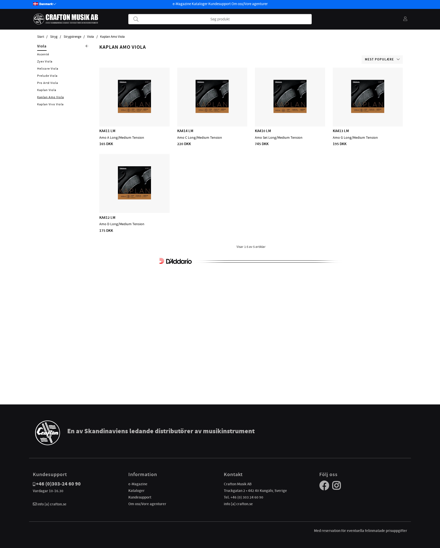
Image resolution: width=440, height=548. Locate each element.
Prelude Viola (47, 76)
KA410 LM (263, 130)
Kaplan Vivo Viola (50, 104)
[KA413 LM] (367, 111)
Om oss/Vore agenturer (249, 3)
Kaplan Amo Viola (112, 37)
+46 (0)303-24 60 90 (58, 483)
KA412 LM (107, 217)
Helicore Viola (47, 69)
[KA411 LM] (134, 111)
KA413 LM (341, 130)
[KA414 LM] (212, 111)
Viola (90, 37)
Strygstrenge (72, 37)
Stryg (54, 37)
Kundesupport (219, 3)
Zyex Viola (44, 61)
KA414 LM (185, 130)
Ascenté (43, 54)
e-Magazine (182, 3)
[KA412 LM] (134, 198)
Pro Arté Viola (47, 83)
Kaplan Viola (46, 90)
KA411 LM (107, 130)
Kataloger (200, 3)
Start (40, 37)
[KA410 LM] (290, 111)
